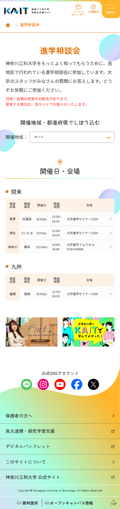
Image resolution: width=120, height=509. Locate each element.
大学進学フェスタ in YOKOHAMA (81, 246)
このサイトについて (26, 461)
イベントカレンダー (78, 12)
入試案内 (93, 11)
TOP (114, 503)
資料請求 (30, 503)
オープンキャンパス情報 (71, 503)
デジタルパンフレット (28, 446)
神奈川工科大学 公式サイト (33, 477)
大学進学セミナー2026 (82, 219)
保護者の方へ (19, 415)
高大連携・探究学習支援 (30, 431)
